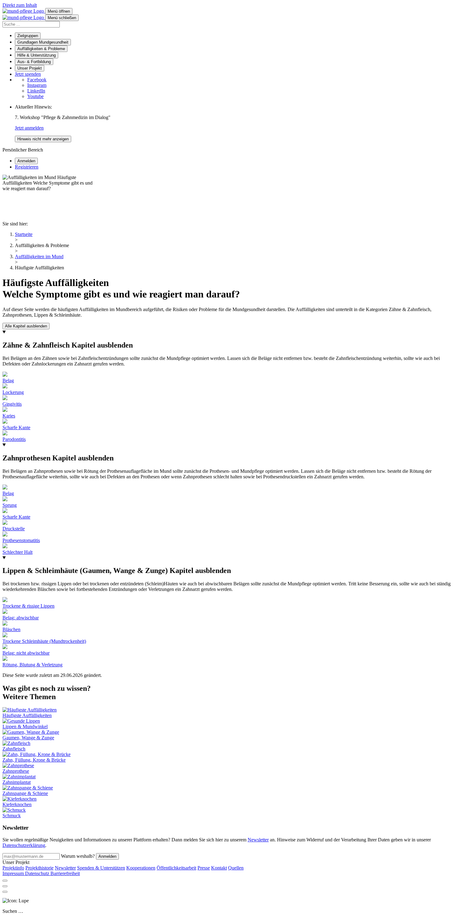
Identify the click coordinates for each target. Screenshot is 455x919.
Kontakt (219, 867)
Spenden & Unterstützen (101, 867)
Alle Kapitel (26, 326)
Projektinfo (13, 867)
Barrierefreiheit (65, 873)
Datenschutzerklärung (23, 845)
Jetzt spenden (28, 74)
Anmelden (107, 856)
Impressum (13, 873)
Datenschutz (37, 873)
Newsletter (258, 839)
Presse (203, 867)
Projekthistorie (39, 867)
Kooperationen (140, 867)
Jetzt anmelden (29, 127)
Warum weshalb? (78, 856)
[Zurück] (4, 886)
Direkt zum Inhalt (19, 5)
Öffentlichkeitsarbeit (176, 867)
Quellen (236, 867)
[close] (4, 881)
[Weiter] (4, 892)
